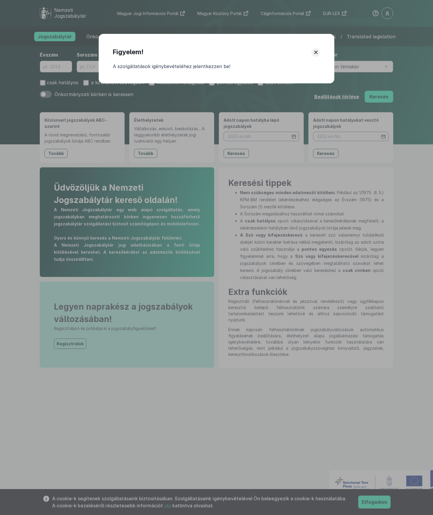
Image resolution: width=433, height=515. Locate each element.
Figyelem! (128, 52)
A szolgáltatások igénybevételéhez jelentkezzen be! (171, 66)
